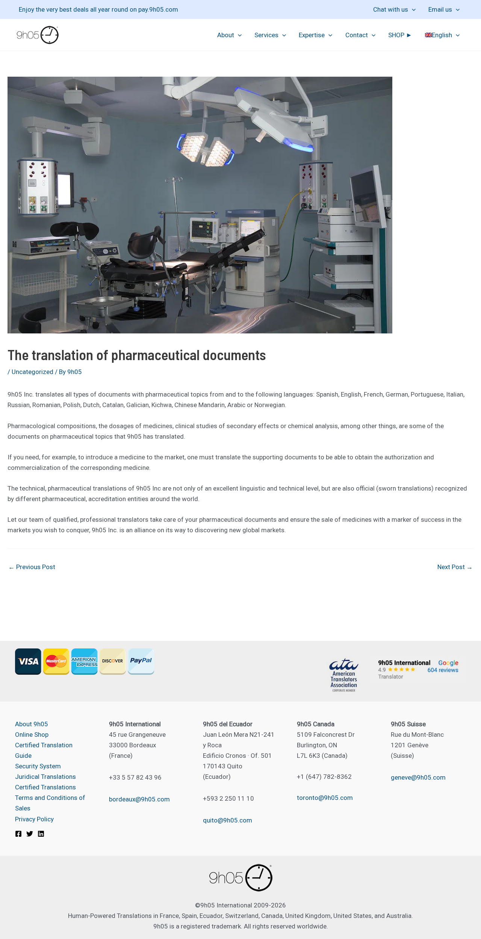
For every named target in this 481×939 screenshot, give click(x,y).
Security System (38, 766)
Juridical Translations (45, 776)
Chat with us (390, 9)
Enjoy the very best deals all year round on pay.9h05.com (98, 9)
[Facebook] (18, 833)
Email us (440, 9)
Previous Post (31, 567)
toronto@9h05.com (325, 797)
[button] (412, 9)
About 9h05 (31, 724)
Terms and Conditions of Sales (50, 803)
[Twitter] (29, 833)
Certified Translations (45, 787)
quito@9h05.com (227, 820)
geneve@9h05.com (418, 777)
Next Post (455, 567)
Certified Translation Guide (44, 750)
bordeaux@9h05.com (139, 799)
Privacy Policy (34, 819)
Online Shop (31, 734)
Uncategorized (32, 372)
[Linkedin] (41, 833)
